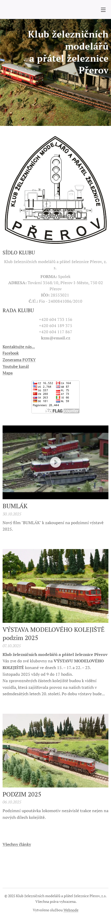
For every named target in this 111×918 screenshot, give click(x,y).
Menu (103, 9)
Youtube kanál (16, 366)
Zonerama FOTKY (19, 360)
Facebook (11, 353)
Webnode (71, 909)
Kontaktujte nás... (19, 346)
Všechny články (17, 844)
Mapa (8, 373)
